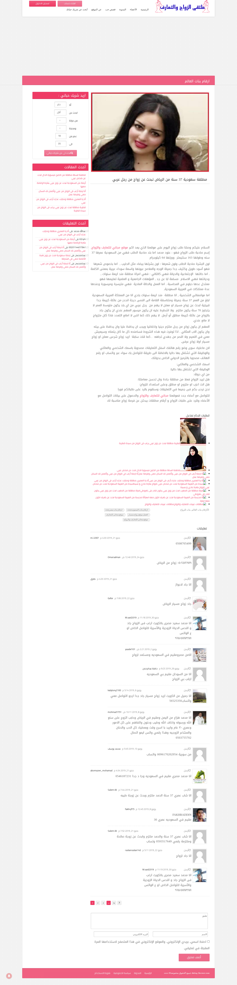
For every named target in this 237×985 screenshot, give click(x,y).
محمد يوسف (114, 749)
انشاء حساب (69, 3)
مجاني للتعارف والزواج (154, 395)
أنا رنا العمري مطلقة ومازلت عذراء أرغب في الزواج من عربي (121, 480)
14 (114, 902)
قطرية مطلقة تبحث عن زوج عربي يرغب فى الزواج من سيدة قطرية (149, 443)
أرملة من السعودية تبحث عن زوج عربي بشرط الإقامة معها (61, 184)
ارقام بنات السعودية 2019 (137, 510)
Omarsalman (114, 557)
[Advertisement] (118, 47)
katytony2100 (114, 690)
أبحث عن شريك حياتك (77, 9)
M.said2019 (130, 617)
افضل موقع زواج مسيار (138, 515)
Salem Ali (112, 790)
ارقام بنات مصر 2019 (113, 510)
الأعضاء (133, 9)
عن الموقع (96, 9)
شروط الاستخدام (102, 973)
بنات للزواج (185, 510)
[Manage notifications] (9, 976)
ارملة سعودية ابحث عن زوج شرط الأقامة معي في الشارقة (63, 257)
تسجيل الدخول (42, 3)
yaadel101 (130, 649)
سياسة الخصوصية (122, 973)
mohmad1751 (114, 712)
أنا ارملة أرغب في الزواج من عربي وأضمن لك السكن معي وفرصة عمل (62, 193)
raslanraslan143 (133, 850)
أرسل (186, 538)
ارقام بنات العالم (199, 510)
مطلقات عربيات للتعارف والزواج (159, 504)
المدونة (122, 9)
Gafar (110, 598)
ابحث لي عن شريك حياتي (58, 153)
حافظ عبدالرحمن (150, 668)
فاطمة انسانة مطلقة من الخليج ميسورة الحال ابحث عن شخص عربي (148, 470)
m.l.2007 (94, 538)
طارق (93, 579)
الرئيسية (145, 9)
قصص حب (110, 9)
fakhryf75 (129, 809)
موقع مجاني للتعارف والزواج (109, 247)
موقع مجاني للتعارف (114, 515)
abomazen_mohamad (101, 770)
